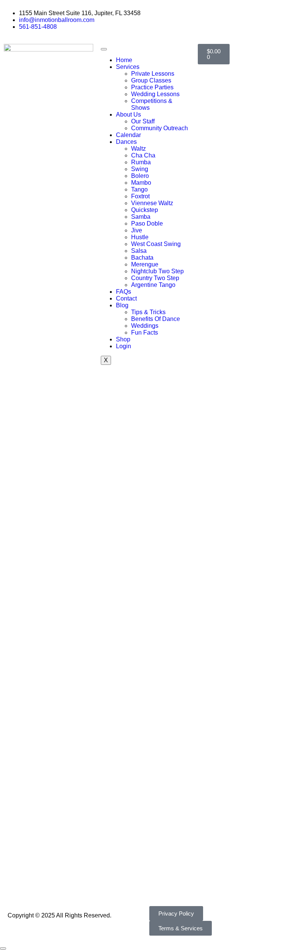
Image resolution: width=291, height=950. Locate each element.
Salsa (139, 251)
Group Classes (151, 80)
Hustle (140, 237)
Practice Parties (152, 87)
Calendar (128, 135)
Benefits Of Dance (155, 319)
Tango (139, 189)
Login (123, 346)
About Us (128, 114)
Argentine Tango (153, 285)
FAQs (123, 291)
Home (124, 60)
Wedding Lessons (155, 94)
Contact (126, 298)
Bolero (140, 176)
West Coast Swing (156, 244)
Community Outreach (159, 128)
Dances (126, 142)
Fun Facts (144, 332)
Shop (123, 339)
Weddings (144, 325)
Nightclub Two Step (157, 271)
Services (127, 67)
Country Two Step (155, 278)
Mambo (141, 182)
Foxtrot (140, 196)
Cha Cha (143, 155)
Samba (140, 216)
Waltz (138, 148)
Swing (139, 169)
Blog (122, 305)
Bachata (142, 257)
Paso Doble (147, 223)
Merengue (144, 264)
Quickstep (144, 210)
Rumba (141, 162)
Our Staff (143, 121)
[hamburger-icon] (104, 49)
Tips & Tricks (148, 312)
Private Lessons (152, 73)
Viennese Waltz (152, 203)
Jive (136, 230)
